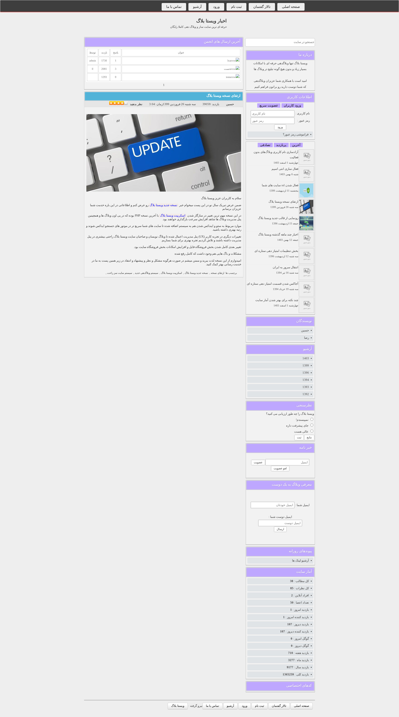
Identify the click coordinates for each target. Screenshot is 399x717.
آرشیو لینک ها (300, 560)
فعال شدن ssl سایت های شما (280, 187)
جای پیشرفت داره (297, 425)
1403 (305, 358)
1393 (305, 387)
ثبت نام (236, 7)
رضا (306, 337)
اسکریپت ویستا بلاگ (172, 215)
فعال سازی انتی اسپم (285, 171)
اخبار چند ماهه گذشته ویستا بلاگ (278, 237)
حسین (230, 104)
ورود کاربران (292, 105)
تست (227, 69)
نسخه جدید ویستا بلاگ (163, 205)
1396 (305, 372)
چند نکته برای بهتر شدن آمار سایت (276, 302)
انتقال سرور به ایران (285, 269)
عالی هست (301, 431)
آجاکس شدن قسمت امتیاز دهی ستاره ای (272, 286)
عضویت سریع (269, 105)
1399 (305, 365)
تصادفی (265, 145)
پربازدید (281, 145)
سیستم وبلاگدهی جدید (146, 273)
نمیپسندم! (302, 419)
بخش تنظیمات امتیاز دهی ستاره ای (276, 253)
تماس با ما (173, 7)
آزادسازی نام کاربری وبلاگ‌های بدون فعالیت (276, 157)
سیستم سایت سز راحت (119, 273)
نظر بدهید (136, 104)
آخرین (296, 145)
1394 (305, 379)
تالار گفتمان (261, 7)
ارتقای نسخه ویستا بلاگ (223, 96)
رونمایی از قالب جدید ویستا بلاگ (278, 220)
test (228, 77)
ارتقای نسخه (217, 273)
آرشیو (197, 7)
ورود (216, 7)
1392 (305, 394)
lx (228, 60)
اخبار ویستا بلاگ (211, 20)
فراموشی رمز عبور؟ (295, 134)
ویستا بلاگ (177, 706)
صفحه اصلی (291, 7)
